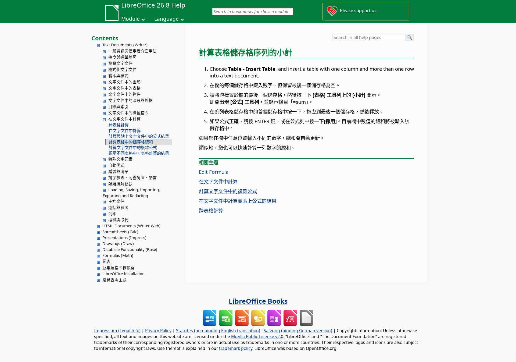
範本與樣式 (118, 75)
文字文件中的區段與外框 (130, 100)
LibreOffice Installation (123, 273)
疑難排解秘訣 (120, 183)
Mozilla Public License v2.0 (257, 336)
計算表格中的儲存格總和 (131, 141)
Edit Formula (213, 171)
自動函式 (116, 165)
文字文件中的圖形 (124, 81)
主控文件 (116, 201)
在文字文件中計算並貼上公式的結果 (237, 200)
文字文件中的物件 (124, 94)
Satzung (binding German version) (298, 330)
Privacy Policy (158, 330)
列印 (112, 213)
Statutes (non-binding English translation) (218, 330)
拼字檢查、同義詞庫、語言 (132, 177)
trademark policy (235, 348)
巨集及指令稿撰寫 (118, 267)
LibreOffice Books (258, 301)
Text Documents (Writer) (125, 44)
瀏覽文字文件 (120, 63)
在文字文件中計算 (124, 119)
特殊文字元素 (120, 159)
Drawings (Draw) (118, 243)
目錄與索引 (118, 106)
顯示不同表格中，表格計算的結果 (139, 153)
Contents (104, 38)
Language (166, 18)
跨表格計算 (119, 124)
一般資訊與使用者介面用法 (132, 51)
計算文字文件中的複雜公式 (133, 147)
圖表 (106, 261)
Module (130, 18)
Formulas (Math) (117, 255)
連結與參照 (118, 207)
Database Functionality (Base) (129, 249)
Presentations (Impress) (124, 237)
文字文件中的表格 (124, 88)
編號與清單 (118, 171)
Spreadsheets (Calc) (120, 231)
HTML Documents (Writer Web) (131, 225)
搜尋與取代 (118, 219)
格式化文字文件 (122, 69)
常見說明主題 (114, 279)
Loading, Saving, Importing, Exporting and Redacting (131, 192)
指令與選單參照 (122, 57)
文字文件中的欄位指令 (128, 112)
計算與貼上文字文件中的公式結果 (139, 136)
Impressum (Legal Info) (117, 330)
